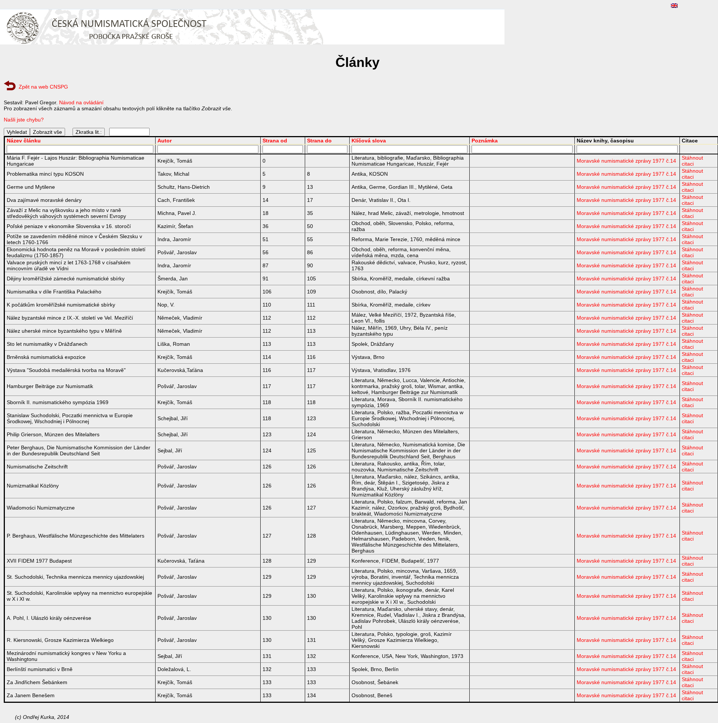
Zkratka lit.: (89, 132)
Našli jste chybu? (24, 120)
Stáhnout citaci (692, 161)
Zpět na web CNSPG (43, 87)
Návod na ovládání (81, 102)
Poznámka (485, 141)
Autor (164, 141)
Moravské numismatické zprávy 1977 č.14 (626, 161)
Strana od (275, 141)
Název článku (24, 141)
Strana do (319, 141)
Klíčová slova (369, 141)
